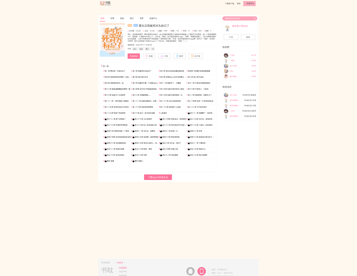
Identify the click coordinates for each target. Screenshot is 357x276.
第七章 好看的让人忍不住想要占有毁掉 (174, 77)
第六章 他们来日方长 (140, 77)
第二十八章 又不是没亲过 (197, 107)
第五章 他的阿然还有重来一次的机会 (118, 77)
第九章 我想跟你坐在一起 (114, 83)
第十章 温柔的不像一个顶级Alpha (145, 83)
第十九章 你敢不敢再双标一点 (171, 95)
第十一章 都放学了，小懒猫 (170, 83)
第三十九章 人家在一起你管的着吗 (203, 125)
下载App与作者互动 (158, 177)
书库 (141, 18)
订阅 (166, 56)
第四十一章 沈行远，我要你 (145, 131)
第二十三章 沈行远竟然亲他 (170, 101)
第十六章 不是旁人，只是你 (198, 89)
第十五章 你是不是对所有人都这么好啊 (174, 89)
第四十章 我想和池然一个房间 (118, 131)
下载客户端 (229, 3)
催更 (248, 37)
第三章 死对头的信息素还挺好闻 (172, 71)
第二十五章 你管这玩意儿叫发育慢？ (118, 107)
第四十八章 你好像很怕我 (116, 143)
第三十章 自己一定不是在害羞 (144, 113)
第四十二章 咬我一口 (170, 131)
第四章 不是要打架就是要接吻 (199, 71)
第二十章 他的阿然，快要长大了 (200, 95)
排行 (132, 18)
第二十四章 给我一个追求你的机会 (201, 101)
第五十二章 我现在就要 (115, 149)
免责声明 (123, 271)
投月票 (197, 56)
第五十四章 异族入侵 (170, 149)
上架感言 (163, 113)
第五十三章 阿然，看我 (143, 149)
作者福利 (123, 267)
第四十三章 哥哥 (196, 131)
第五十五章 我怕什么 (198, 149)
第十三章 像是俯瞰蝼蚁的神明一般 (117, 89)
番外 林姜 (110, 161)
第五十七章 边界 (141, 155)
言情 (112, 18)
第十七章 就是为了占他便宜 (115, 95)
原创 (122, 18)
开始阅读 (134, 56)
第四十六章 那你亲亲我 (170, 137)
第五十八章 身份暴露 (170, 155)
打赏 (231, 37)
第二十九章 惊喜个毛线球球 (115, 113)
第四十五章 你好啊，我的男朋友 (147, 137)
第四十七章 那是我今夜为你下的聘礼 (203, 137)
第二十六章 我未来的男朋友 (143, 107)
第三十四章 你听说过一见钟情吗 (174, 119)
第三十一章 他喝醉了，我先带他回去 (203, 113)
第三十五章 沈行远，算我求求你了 (203, 119)
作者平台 (250, 3)
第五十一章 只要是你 (198, 143)
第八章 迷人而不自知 (195, 77)
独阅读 (120, 262)
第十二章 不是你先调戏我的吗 (199, 83)
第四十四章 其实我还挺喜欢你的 (119, 137)
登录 (239, 3)
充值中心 (153, 18)
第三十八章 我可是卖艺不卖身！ (174, 125)
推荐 (102, 18)
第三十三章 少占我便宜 (143, 119)
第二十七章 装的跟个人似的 (170, 107)
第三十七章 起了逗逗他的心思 (146, 125)
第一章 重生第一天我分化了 (115, 71)
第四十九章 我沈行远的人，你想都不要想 (150, 143)
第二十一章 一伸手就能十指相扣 (117, 101)
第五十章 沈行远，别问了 (171, 143)
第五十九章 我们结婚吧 (198, 155)
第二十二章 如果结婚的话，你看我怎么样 (148, 101)
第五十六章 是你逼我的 (115, 155)
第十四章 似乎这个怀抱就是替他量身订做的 (149, 89)
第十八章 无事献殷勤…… (142, 95)
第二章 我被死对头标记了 (142, 71)
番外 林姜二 (139, 161)
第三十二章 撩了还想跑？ (116, 119)
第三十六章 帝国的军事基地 (117, 125)
